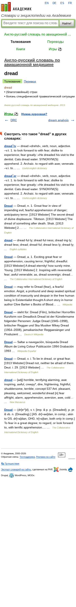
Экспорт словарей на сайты (16, 469)
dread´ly (10, 146)
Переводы (55, 42)
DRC (14, 120)
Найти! (66, 23)
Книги (20, 49)
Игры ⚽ (55, 49)
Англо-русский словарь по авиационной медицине (38, 34)
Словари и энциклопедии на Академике (36, 15)
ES (62, 3)
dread (8, 240)
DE (54, 3)
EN (47, 3)
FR (70, 3)
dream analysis (58, 120)
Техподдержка (27, 457)
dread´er (10, 176)
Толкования (21, 42)
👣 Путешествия (10, 463)
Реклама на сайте (45, 457)
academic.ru (16, 6)
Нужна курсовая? (34, 114)
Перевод (30, 81)
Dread (8, 205)
